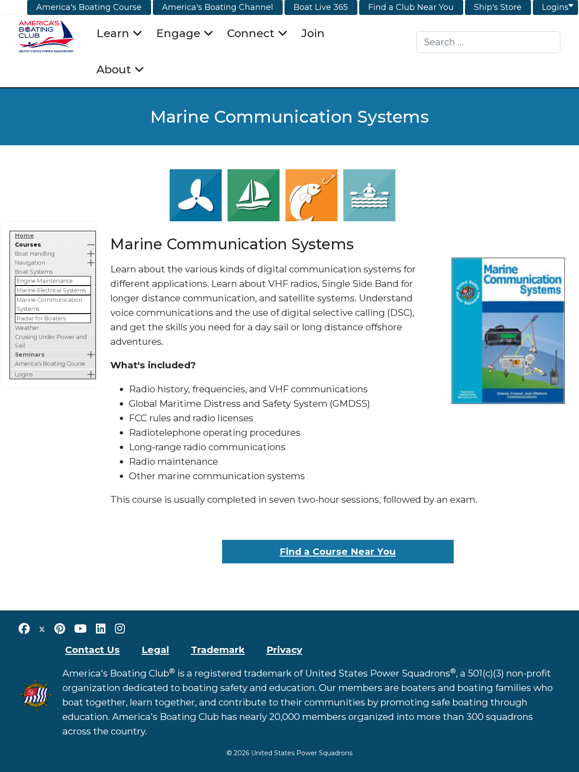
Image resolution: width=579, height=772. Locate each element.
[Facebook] (24, 628)
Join (313, 33)
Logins (24, 374)
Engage (178, 33)
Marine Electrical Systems (51, 290)
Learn (112, 33)
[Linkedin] (101, 628)
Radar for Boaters (41, 318)
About (113, 69)
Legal (155, 649)
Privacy (284, 649)
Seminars (30, 354)
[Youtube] (80, 628)
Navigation (30, 262)
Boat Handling (35, 253)
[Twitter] (42, 628)
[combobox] (488, 42)
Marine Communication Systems (49, 304)
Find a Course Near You (338, 551)
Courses (28, 244)
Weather (27, 327)
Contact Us (92, 649)
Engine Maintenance (45, 280)
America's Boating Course (50, 363)
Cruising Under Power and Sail (51, 341)
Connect (251, 33)
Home (24, 235)
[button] (90, 244)
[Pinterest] (59, 628)
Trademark (218, 649)
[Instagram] (120, 628)
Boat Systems (33, 271)
